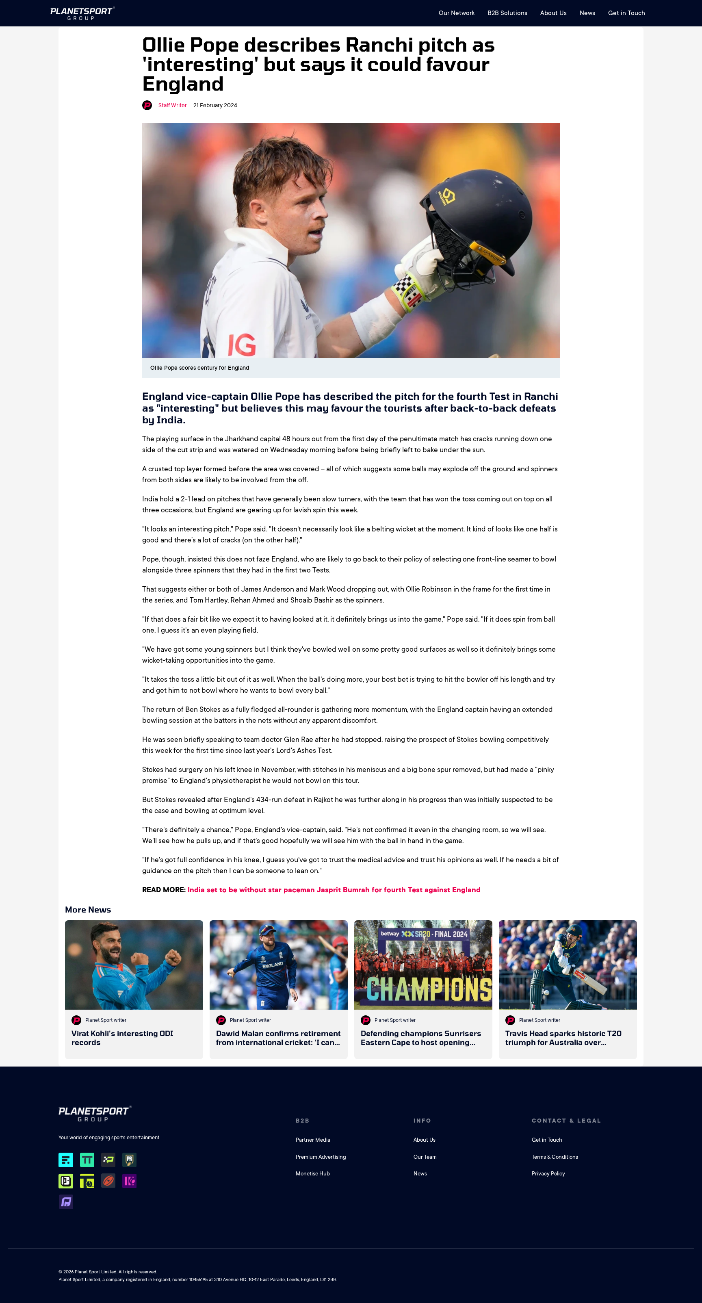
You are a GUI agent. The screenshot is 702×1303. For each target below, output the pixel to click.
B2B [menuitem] (303, 1120)
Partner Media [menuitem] (313, 1140)
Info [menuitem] (423, 1120)
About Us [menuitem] (553, 13)
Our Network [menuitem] (456, 13)
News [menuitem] (587, 13)
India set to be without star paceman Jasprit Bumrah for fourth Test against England (334, 890)
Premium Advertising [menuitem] (321, 1157)
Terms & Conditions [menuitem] (555, 1157)
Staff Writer (172, 105)
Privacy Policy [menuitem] (548, 1174)
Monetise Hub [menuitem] (313, 1174)
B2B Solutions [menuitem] (507, 13)
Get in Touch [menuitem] (626, 13)
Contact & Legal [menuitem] (567, 1120)
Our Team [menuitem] (425, 1157)
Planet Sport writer (105, 1020)
